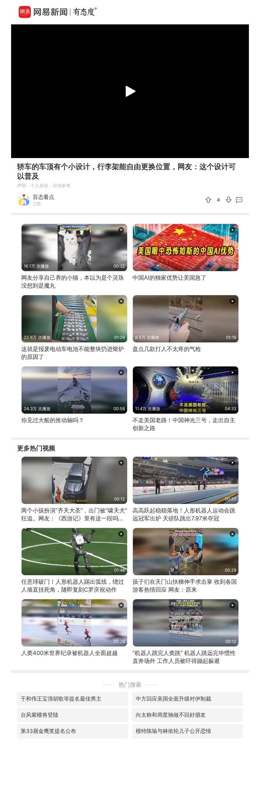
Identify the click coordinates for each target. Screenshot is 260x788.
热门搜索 (130, 684)
